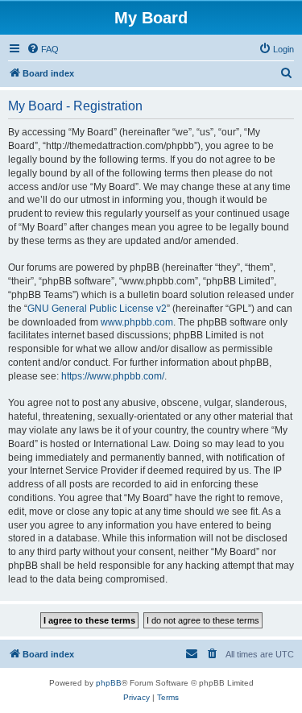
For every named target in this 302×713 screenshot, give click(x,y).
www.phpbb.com (137, 322)
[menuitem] (43, 49)
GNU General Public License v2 (97, 308)
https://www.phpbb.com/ (112, 376)
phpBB (109, 682)
